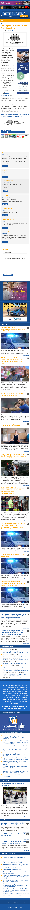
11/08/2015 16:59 (6, 172)
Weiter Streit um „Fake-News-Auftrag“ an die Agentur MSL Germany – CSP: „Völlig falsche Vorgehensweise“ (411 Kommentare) (16, 877)
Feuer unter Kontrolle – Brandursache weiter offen (15, 745)
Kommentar (5, 263)
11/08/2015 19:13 (6, 197)
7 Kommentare (10, 30)
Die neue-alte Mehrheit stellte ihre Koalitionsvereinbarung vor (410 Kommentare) (16, 881)
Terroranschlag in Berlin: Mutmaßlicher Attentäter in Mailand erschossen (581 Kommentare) (16, 861)
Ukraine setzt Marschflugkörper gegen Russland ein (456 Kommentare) (15, 872)
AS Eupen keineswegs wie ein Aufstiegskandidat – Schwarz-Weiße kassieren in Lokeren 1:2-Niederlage (15, 763)
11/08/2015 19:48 (6, 210)
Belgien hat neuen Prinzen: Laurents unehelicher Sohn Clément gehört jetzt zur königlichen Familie (15, 758)
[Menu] (2, 20)
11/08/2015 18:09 (7, 182)
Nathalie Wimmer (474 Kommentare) (12, 869)
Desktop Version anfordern (15, 907)
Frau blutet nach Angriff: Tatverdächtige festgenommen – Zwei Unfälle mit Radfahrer (15, 675)
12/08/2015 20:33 (6, 233)
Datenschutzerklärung (19, 902)
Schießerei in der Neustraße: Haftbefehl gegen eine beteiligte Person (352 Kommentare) (16, 894)
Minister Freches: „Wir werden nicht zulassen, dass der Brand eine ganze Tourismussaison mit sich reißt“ (16, 749)
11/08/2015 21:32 (6, 221)
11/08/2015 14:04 (6, 154)
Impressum (8, 902)
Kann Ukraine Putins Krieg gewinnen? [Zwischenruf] (15, 656)
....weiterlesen (25, 355)
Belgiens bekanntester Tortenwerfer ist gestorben (15, 667)
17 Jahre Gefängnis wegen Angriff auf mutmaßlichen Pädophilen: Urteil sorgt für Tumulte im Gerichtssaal (15, 651)
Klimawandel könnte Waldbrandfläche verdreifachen (15, 670)
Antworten (5, 166)
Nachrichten (4, 23)
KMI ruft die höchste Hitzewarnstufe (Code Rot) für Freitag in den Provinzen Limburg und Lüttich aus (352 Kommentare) (16, 890)
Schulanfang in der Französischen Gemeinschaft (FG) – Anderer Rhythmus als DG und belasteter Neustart (15, 768)
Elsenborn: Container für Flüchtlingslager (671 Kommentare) (14, 858)
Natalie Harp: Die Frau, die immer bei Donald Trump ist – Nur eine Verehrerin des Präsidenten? (16, 772)
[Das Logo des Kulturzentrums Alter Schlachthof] (15, 39)
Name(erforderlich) (7, 252)
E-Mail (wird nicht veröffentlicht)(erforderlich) (14, 258)
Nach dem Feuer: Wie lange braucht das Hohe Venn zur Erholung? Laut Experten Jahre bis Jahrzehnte (14, 754)
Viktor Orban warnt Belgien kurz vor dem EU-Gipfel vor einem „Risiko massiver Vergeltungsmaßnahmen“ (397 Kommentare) (16, 885)
